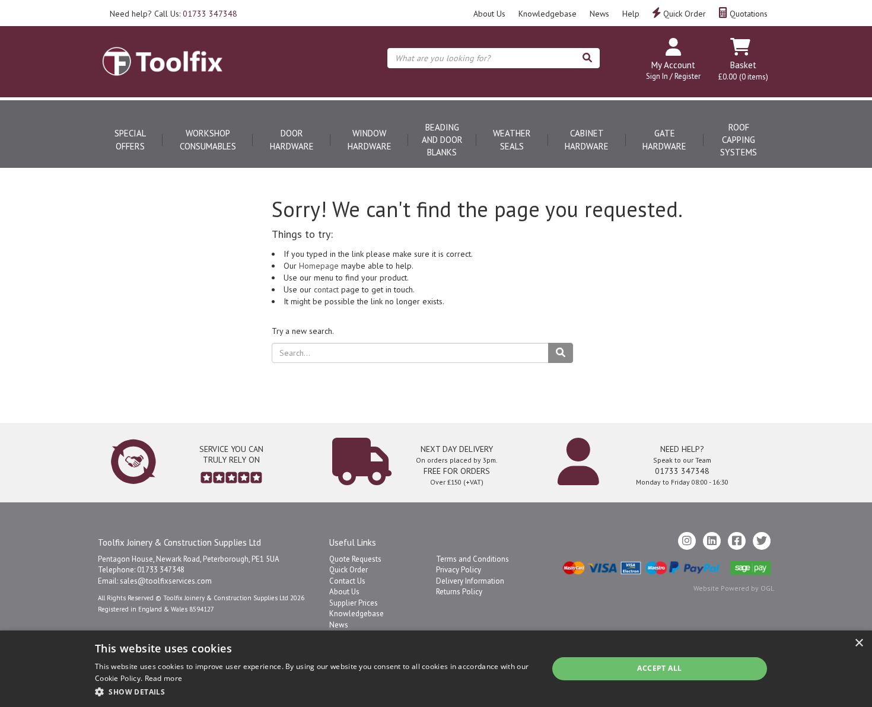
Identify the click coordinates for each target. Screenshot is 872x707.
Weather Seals (512, 139)
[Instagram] (687, 541)
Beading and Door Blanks (442, 140)
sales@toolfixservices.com (166, 581)
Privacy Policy (458, 570)
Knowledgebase (547, 13)
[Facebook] (737, 541)
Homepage (319, 265)
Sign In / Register (673, 76)
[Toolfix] (162, 51)
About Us (489, 13)
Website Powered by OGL (733, 588)
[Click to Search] (587, 58)
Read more (164, 678)
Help (630, 13)
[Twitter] (762, 541)
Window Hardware (370, 139)
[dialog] (436, 668)
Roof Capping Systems (738, 140)
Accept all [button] (659, 668)
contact (326, 289)
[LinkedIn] (712, 541)
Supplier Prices (353, 603)
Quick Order (683, 13)
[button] (314, 691)
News (599, 13)
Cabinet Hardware (587, 139)
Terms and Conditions (472, 559)
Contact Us (347, 581)
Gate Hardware (664, 139)
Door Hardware (292, 139)
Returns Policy (459, 592)
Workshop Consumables (208, 139)
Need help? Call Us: (173, 13)
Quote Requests (355, 559)
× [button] (858, 643)
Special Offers (130, 139)
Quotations (747, 13)
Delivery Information (470, 581)
